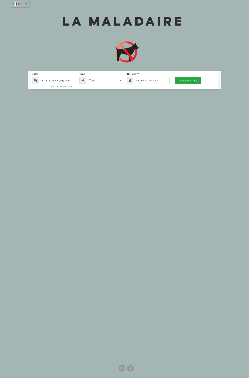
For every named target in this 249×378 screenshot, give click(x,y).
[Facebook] (130, 368)
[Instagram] (122, 368)
